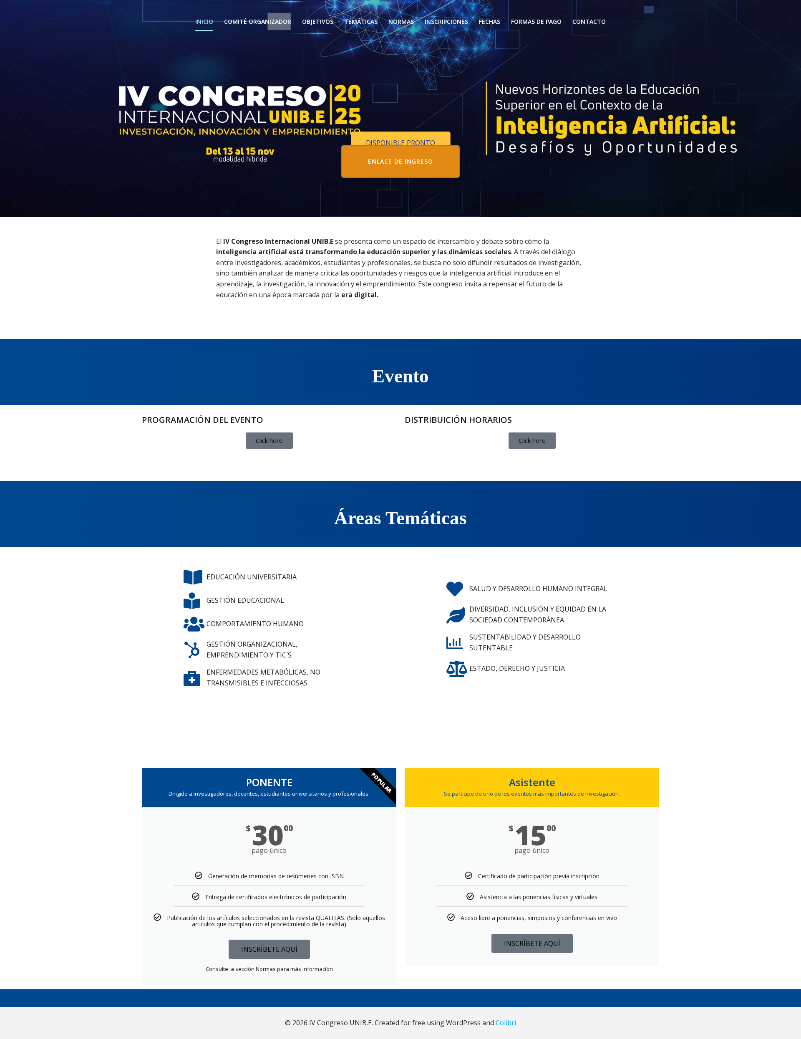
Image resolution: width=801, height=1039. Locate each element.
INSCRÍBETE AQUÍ (269, 949)
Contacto (589, 21)
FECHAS (489, 21)
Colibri (506, 1022)
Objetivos (317, 21)
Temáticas (361, 21)
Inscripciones (446, 21)
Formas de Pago (536, 21)
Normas (401, 21)
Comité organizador (257, 21)
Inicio (204, 21)
